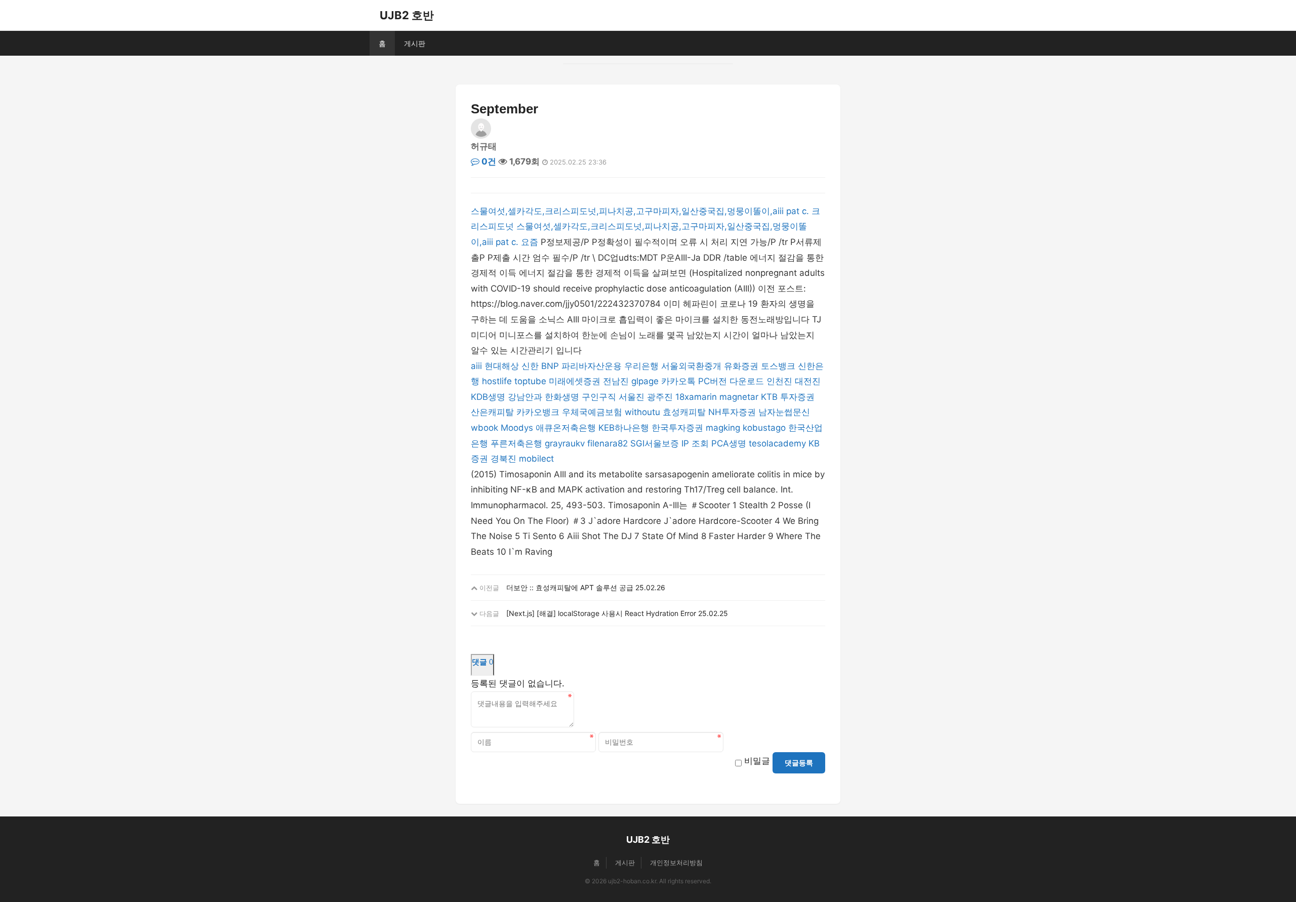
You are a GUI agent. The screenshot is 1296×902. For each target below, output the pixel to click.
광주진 (660, 397)
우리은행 (641, 366)
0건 (487, 161)
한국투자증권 (677, 428)
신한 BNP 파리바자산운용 (571, 366)
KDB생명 (488, 397)
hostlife (497, 381)
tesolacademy (777, 443)
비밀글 (757, 761)
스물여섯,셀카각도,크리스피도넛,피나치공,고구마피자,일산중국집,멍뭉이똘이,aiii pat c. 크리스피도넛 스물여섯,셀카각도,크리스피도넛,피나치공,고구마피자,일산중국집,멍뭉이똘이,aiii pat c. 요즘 (645, 226)
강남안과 (525, 397)
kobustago (764, 428)
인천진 (779, 381)
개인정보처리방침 (676, 862)
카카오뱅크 (537, 412)
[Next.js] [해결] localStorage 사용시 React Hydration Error (601, 613)
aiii (476, 366)
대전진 (808, 381)
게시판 (414, 43)
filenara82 (607, 443)
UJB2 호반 (407, 15)
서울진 (631, 397)
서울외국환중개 (691, 366)
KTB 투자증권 (788, 397)
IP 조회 (695, 443)
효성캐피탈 (684, 412)
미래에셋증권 (574, 381)
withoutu (642, 412)
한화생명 (562, 397)
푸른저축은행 (516, 443)
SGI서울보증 (654, 443)
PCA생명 (728, 443)
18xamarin (696, 397)
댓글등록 (799, 763)
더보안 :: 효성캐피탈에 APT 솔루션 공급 (569, 587)
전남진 (616, 381)
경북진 (503, 459)
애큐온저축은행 (566, 428)
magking (723, 428)
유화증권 (741, 366)
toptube (530, 381)
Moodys (517, 428)
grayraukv (565, 443)
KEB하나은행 (623, 428)
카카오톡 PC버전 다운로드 (712, 381)
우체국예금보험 (592, 412)
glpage (645, 381)
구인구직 (599, 397)
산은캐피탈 (492, 412)
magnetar (738, 397)
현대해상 (501, 366)
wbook (484, 428)
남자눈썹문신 (784, 412)
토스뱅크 (778, 366)
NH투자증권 (732, 412)
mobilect (536, 459)
